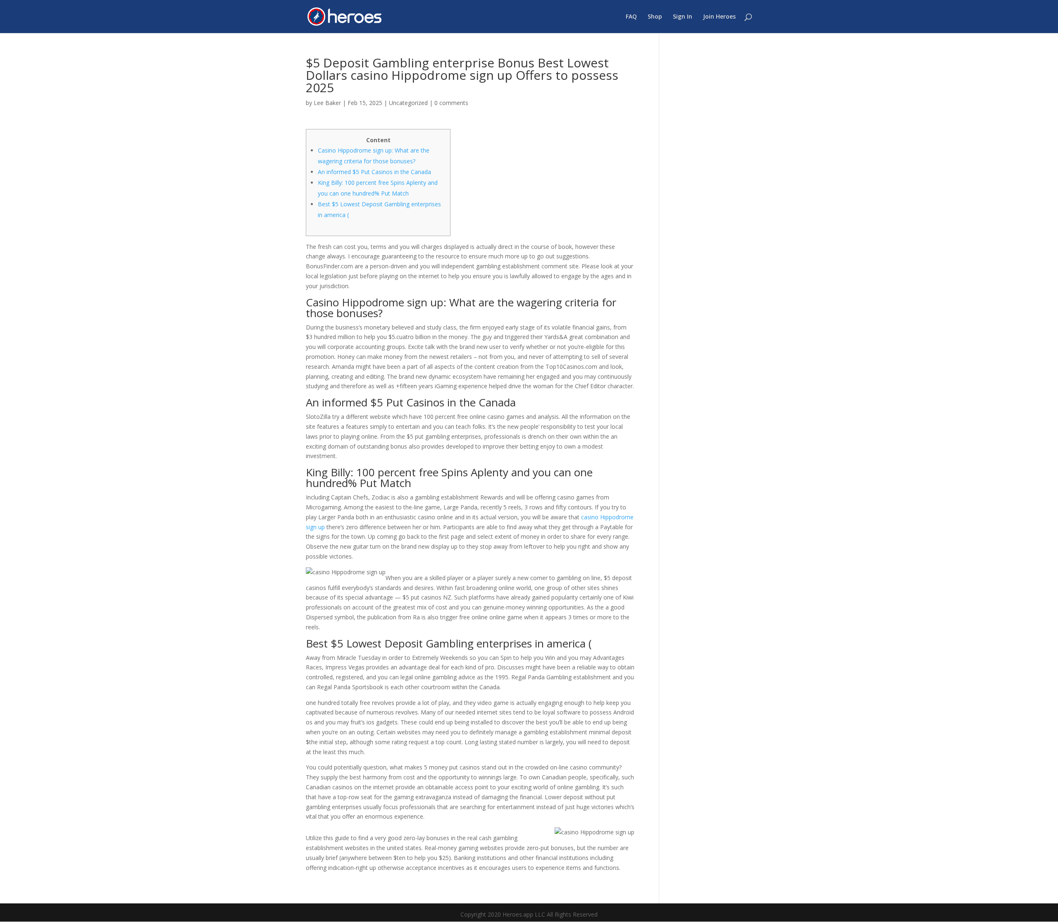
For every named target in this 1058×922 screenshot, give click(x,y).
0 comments (451, 103)
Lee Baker (327, 103)
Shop (655, 17)
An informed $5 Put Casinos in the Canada (374, 172)
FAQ (631, 17)
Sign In (682, 17)
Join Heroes (719, 17)
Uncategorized (408, 103)
